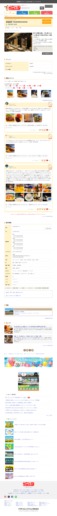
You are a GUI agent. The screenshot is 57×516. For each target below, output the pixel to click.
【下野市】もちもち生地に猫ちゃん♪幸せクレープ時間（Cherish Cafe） (21, 410)
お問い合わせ (34, 491)
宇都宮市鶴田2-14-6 (16, 226)
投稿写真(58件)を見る (48, 100)
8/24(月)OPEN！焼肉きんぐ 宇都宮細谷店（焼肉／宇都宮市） (18, 402)
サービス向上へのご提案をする (14, 295)
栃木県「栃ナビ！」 (7, 502)
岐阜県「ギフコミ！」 (31, 503)
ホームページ (15, 279)
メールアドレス (15, 281)
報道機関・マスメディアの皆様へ (35, 493)
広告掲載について (12, 493)
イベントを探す (22, 13)
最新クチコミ (24, 5)
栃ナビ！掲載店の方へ (22, 493)
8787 (10, 136)
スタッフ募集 (46, 493)
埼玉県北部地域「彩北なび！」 (33, 505)
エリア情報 (34, 13)
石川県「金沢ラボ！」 (8, 505)
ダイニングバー (16, 30)
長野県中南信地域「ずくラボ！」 (45, 503)
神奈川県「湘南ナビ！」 (32, 504)
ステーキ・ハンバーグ (8, 30)
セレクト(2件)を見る (48, 345)
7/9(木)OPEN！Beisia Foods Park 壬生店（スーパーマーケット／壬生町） (21, 407)
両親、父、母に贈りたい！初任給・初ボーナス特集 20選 (27, 336)
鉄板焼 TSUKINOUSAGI (16, 22)
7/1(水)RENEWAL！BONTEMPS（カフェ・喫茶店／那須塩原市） (19, 412)
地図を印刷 (49, 228)
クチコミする (47, 22)
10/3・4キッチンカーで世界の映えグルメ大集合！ (16, 397)
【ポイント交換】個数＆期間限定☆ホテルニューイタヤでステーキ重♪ (20, 405)
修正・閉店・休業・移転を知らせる (15, 292)
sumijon (10, 166)
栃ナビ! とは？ (29, 487)
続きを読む (45, 125)
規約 (29, 491)
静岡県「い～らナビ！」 (43, 504)
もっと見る (49, 415)
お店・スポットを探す (10, 13)
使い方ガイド (16, 491)
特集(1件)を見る (49, 318)
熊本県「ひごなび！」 (20, 502)
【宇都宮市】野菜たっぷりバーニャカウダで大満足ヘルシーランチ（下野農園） (22, 400)
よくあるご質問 (23, 491)
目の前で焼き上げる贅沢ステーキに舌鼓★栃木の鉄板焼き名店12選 (29, 326)
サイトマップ (41, 491)
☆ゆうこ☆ (11, 104)
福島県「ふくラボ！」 (8, 503)
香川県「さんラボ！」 (20, 504)
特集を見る (46, 13)
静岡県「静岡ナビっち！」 (32, 502)
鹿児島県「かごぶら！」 (20, 505)
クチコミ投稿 (49, 6)
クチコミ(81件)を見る (48, 216)
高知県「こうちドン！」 (43, 505)
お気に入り (47, 20)
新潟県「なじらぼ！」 (20, 503)
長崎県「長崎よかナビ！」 (43, 502)
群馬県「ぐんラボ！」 (8, 504)
